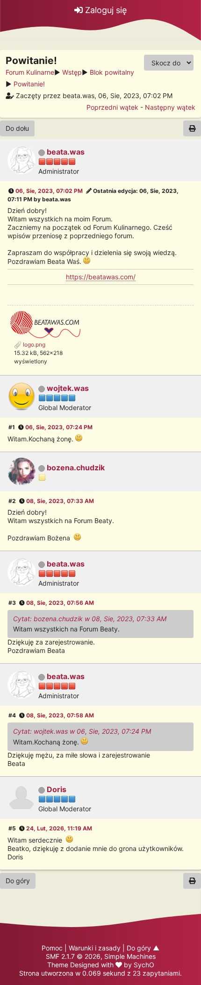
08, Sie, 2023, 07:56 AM (60, 602)
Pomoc (52, 948)
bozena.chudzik (76, 467)
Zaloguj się (105, 10)
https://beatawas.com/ (101, 277)
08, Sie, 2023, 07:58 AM (60, 715)
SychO (144, 965)
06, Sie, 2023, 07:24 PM (59, 427)
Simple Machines (130, 956)
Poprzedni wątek (112, 107)
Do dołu (17, 128)
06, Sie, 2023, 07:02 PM (49, 190)
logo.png (33, 344)
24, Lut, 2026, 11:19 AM (59, 828)
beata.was (66, 151)
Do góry (18, 881)
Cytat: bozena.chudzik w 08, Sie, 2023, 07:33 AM (89, 619)
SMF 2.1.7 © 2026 (73, 956)
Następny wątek (170, 107)
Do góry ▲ (143, 948)
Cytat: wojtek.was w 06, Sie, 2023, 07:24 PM (82, 731)
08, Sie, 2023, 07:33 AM (60, 500)
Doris (56, 789)
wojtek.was (68, 388)
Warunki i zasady (95, 948)
